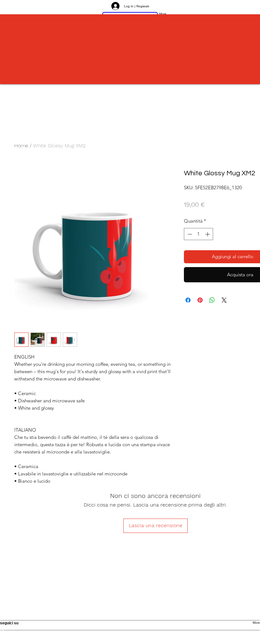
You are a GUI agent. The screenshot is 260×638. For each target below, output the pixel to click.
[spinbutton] (198, 234)
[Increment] (208, 234)
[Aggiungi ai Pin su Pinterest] (200, 300)
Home (21, 146)
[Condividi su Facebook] (188, 300)
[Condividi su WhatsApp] (212, 300)
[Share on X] (224, 300)
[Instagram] (130, 635)
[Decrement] (189, 234)
